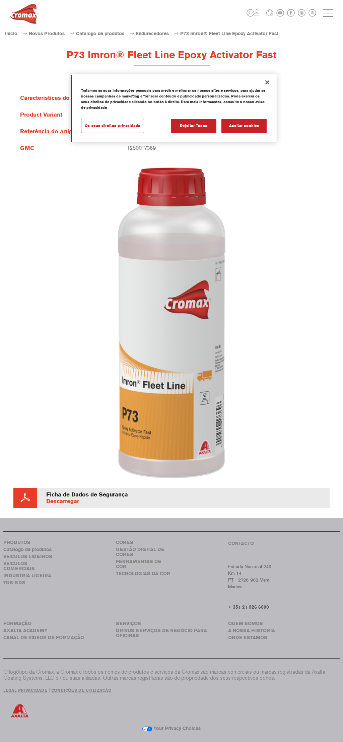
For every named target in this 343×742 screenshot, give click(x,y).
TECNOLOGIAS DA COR (143, 573)
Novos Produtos (47, 34)
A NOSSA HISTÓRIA (251, 630)
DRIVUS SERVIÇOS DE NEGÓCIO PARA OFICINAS (161, 633)
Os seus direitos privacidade (112, 125)
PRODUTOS (16, 542)
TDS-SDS (14, 582)
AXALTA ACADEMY (25, 630)
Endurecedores (152, 34)
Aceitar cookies (244, 125)
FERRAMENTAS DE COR (138, 564)
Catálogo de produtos (100, 34)
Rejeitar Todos (194, 125)
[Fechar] (267, 82)
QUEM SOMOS (245, 623)
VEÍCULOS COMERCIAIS (19, 566)
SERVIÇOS (128, 623)
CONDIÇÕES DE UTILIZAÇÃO (81, 690)
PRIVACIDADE (32, 690)
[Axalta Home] (24, 19)
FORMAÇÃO (17, 623)
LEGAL (10, 690)
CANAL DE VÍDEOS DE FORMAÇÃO (43, 637)
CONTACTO (241, 543)
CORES (124, 542)
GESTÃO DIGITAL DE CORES (140, 552)
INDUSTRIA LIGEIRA (27, 575)
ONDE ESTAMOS (247, 637)
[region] (174, 108)
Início (11, 34)
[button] (250, 13)
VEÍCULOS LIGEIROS (27, 556)
